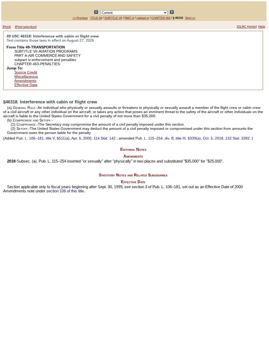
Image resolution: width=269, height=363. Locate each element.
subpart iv (142, 17)
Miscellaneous (26, 76)
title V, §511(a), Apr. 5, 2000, (66, 138)
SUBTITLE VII (113, 17)
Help (261, 27)
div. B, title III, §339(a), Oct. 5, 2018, (192, 138)
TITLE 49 (96, 17)
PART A (129, 17)
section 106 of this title (65, 191)
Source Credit (25, 72)
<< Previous (80, 17)
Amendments (25, 81)
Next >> (190, 17)
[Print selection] (26, 27)
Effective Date (25, 85)
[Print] (7, 27)
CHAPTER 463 (160, 17)
